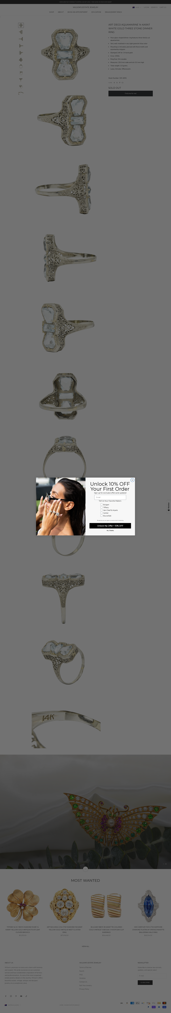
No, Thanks (110, 530)
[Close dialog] (132, 480)
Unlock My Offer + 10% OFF (110, 526)
